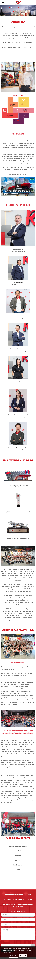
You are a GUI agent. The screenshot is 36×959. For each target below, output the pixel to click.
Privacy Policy (24, 950)
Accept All (23, 956)
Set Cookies (13, 956)
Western (18, 860)
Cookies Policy (7, 952)
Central (18, 851)
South (18, 869)
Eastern (18, 855)
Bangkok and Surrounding (18, 846)
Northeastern (18, 865)
